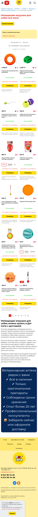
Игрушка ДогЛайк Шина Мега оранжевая (10, 71)
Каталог (6, 3)
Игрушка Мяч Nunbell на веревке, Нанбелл (26, 289)
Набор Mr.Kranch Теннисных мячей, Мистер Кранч (28, 115)
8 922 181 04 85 (8, 475)
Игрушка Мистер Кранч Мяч (28, 201)
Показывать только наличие (20, 46)
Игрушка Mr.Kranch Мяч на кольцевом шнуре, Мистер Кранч (9, 116)
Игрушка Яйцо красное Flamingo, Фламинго (8, 158)
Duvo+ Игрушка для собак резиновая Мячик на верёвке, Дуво (10, 203)
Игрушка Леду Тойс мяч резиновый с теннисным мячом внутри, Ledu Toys (9, 246)
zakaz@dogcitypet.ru (7, 472)
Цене (24, 42)
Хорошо (12, 513)
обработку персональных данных (11, 509)
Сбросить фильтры (9, 36)
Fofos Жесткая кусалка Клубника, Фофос (26, 158)
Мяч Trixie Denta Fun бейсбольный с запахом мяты (26, 246)
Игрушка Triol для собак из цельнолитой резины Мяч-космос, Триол (9, 290)
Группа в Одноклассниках (18, 483)
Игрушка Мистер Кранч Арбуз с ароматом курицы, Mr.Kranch (27, 72)
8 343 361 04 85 (8, 477)
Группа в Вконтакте (14, 483)
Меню (2, 3)
